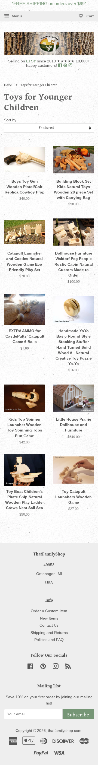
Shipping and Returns (49, 633)
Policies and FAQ (49, 640)
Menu (16, 16)
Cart (89, 16)
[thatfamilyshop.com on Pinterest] (65, 65)
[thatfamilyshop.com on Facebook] (60, 65)
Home (8, 85)
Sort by (10, 120)
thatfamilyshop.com (64, 731)
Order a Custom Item (49, 611)
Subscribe (78, 715)
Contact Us (49, 625)
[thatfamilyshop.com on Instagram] (70, 65)
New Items (49, 618)
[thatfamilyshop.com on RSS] (68, 667)
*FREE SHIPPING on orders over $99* (49, 3)
